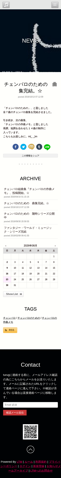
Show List (12, 294)
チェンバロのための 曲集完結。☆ (26, 203)
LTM (19, 461)
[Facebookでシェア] (16, 146)
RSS (11, 330)
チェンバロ (9, 318)
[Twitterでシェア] (23, 146)
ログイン (25, 466)
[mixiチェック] (31, 146)
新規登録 (38, 466)
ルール (29, 461)
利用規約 (41, 461)
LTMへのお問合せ (41, 470)
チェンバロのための (29, 318)
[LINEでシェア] (47, 147)
